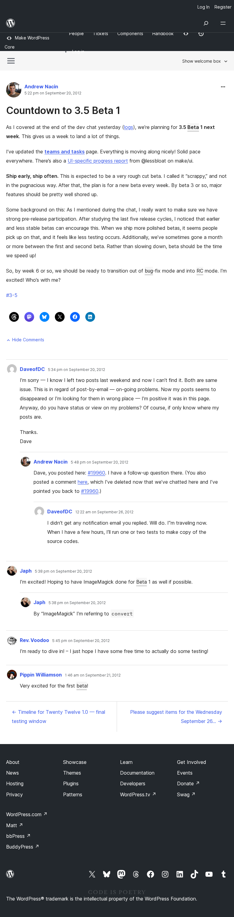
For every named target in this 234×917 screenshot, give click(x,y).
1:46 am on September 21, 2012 (93, 675)
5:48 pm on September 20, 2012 (99, 462)
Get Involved (191, 762)
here (82, 482)
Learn (126, 762)
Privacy (14, 794)
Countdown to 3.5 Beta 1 (63, 110)
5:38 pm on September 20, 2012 (63, 571)
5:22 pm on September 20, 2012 (52, 93)
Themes (72, 773)
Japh (26, 571)
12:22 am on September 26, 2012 (104, 512)
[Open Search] (205, 23)
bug (149, 271)
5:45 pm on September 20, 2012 (81, 641)
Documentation (137, 773)
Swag (186, 794)
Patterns (72, 794)
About (13, 762)
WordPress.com (27, 814)
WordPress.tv (138, 794)
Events (185, 773)
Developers (132, 783)
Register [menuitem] (223, 6)
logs (128, 127)
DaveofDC (32, 369)
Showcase (75, 762)
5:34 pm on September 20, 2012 (76, 370)
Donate (188, 783)
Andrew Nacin (41, 86)
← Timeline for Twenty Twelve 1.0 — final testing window (58, 716)
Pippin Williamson (41, 675)
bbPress (18, 836)
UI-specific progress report (98, 161)
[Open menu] (224, 23)
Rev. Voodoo (34, 640)
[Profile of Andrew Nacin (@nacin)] (13, 91)
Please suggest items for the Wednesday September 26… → (176, 716)
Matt (14, 825)
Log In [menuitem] (203, 6)
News (12, 773)
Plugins (71, 783)
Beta (193, 127)
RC (200, 271)
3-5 (11, 295)
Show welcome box (201, 61)
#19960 (96, 473)
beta (81, 686)
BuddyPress (22, 847)
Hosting (14, 783)
